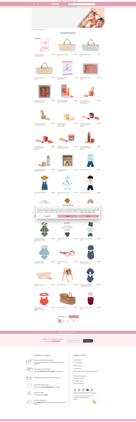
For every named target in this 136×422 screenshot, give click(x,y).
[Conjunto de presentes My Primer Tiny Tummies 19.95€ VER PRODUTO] (44, 160)
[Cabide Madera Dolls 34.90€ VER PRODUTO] (67, 275)
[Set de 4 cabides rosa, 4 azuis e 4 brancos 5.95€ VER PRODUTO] (67, 68)
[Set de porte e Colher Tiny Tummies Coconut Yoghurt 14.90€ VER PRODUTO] (67, 137)
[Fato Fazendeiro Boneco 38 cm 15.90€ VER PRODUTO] (44, 183)
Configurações (47, 216)
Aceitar (88, 216)
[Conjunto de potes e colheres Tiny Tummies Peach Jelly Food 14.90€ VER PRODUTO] (90, 91)
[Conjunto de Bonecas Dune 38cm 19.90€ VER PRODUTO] (90, 298)
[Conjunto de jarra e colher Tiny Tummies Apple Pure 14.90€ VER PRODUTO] (44, 114)
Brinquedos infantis (35, 29)
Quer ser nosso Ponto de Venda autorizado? (85, 371)
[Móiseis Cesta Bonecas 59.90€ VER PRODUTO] (67, 298)
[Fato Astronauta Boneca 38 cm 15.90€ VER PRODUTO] (67, 183)
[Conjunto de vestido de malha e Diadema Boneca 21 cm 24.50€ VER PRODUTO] (44, 229)
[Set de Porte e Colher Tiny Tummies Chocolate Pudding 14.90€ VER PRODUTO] (90, 114)
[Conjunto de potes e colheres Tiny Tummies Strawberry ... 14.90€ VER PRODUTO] (44, 137)
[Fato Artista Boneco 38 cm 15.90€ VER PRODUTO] (90, 160)
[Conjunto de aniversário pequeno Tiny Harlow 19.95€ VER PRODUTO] (44, 91)
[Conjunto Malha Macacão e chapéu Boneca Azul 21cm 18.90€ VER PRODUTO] (90, 275)
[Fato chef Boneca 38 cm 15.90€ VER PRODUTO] (90, 183)
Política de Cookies (78, 378)
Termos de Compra (78, 383)
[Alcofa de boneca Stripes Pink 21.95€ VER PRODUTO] (67, 45)
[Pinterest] (83, 390)
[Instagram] (91, 390)
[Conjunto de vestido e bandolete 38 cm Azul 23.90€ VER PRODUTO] (44, 252)
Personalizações (77, 362)
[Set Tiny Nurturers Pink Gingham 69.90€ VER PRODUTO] (90, 68)
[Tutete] (58, 4)
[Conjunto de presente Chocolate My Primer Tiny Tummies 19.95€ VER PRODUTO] (90, 137)
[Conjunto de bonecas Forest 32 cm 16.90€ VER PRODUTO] (67, 229)
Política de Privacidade (79, 376)
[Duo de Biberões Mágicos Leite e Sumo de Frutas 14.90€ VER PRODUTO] (67, 91)
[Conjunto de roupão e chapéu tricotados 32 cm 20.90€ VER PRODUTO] (90, 252)
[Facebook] (74, 390)
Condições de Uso (78, 381)
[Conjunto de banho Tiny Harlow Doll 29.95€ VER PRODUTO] (67, 160)
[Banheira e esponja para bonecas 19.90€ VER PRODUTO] (44, 275)
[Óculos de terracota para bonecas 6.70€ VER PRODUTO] (67, 252)
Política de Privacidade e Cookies (88, 211)
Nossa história (77, 359)
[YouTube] (87, 390)
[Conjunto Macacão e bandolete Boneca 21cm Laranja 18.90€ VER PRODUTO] (44, 298)
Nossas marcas (77, 365)
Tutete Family (77, 368)
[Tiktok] (79, 390)
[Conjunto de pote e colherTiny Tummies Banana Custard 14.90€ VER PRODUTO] (67, 114)
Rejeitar (68, 216)
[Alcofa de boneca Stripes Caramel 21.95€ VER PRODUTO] (44, 68)
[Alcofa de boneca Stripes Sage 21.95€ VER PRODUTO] (90, 45)
